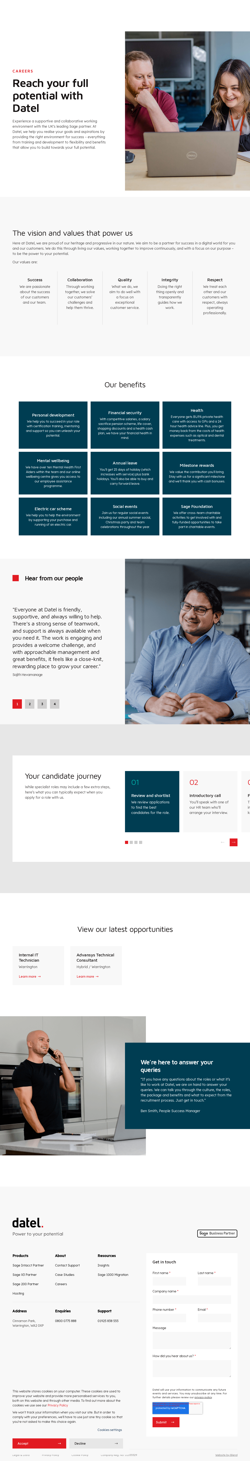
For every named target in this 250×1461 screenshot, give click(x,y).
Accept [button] (23, 1443)
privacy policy (203, 1397)
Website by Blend (226, 1455)
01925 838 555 (108, 1321)
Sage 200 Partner (25, 1284)
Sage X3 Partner (24, 1275)
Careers (61, 1284)
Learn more (27, 976)
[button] (126, 842)
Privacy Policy (58, 1405)
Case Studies (64, 1275)
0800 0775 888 (65, 1321)
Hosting (18, 1293)
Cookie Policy (79, 1455)
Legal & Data (20, 1455)
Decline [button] (80, 1443)
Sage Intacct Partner (28, 1265)
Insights (103, 1265)
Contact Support (67, 1265)
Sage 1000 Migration (113, 1275)
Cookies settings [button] (109, 1430)
